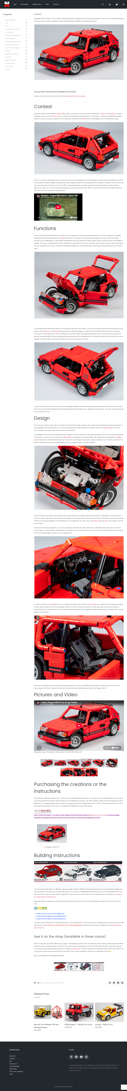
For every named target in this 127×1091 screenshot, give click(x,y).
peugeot (46, 982)
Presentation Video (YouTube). (75, 96)
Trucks (7, 69)
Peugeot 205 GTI (61, 113)
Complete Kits (9, 32)
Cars (6, 23)
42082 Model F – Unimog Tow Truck (78, 1024)
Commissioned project (12, 29)
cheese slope (67, 437)
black (41, 982)
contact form (76, 949)
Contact (12, 1058)
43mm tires (56, 116)
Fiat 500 (83, 119)
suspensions (56, 982)
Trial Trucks (8, 66)
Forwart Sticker (92, 604)
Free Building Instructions (12, 41)
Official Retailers (15, 1066)
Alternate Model (10, 20)
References (13, 1069)
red (51, 982)
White (63, 982)
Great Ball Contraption (12, 45)
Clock (7, 26)
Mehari (113, 113)
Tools (11, 1074)
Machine (7, 51)
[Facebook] (71, 1057)
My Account (13, 1064)
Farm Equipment (10, 38)
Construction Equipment (12, 35)
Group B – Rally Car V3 (103, 1024)
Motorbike (8, 57)
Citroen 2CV (104, 113)
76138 (63, 238)
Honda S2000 (53, 604)
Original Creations (10, 60)
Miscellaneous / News (11, 54)
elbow (95, 521)
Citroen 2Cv (46, 331)
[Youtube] (81, 1057)
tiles (105, 521)
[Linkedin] (76, 1057)
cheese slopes (108, 428)
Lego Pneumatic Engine (12, 48)
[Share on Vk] (122, 983)
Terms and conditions (16, 1071)
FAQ (11, 1061)
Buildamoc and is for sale (98, 815)
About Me (12, 1056)
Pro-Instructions (10, 63)
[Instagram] (86, 1057)
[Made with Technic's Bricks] (7, 4)
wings (99, 521)
